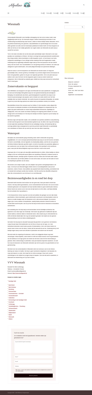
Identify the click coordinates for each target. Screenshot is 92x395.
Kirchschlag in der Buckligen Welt (18, 300)
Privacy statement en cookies (74, 87)
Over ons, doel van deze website (76, 91)
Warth (10, 314)
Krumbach (11, 302)
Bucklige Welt (12, 281)
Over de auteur (73, 84)
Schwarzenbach (13, 308)
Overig (82, 13)
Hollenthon (11, 297)
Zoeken (67, 22)
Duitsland (48, 13)
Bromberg (11, 289)
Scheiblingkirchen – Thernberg (17, 306)
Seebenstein (12, 310)
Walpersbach (12, 312)
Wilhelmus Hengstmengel (23, 392)
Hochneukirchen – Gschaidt (16, 293)
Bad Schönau (12, 287)
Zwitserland (75, 13)
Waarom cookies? (73, 82)
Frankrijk (55, 13)
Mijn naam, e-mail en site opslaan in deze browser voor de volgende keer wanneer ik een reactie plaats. (34, 370)
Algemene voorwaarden (75, 94)
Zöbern (10, 319)
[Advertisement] (74, 53)
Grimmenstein (12, 291)
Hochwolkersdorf (13, 295)
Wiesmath (11, 317)
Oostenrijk (67, 13)
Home (42, 13)
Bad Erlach (12, 285)
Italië (61, 13)
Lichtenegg (12, 304)
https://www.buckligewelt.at (19, 273)
